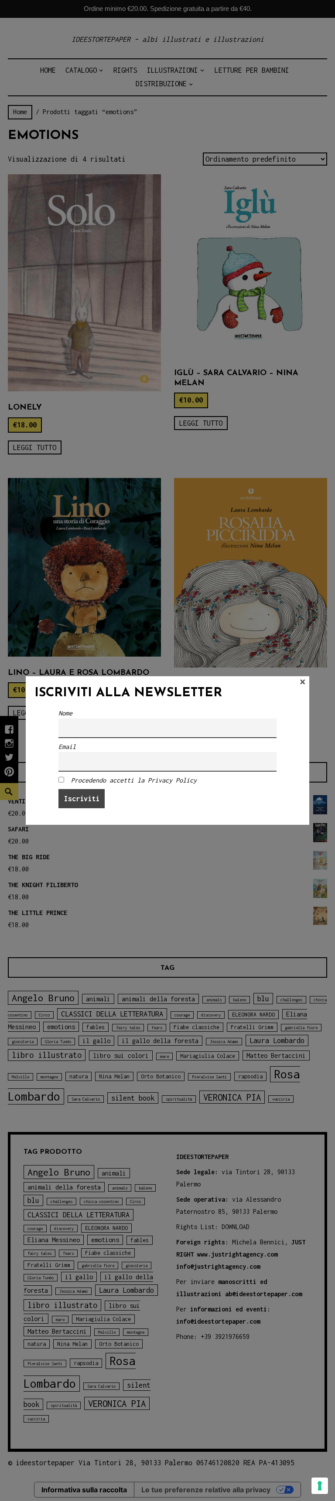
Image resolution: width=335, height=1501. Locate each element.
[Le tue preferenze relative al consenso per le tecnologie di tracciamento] (319, 1485)
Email (67, 746)
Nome (65, 713)
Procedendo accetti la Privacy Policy (134, 780)
